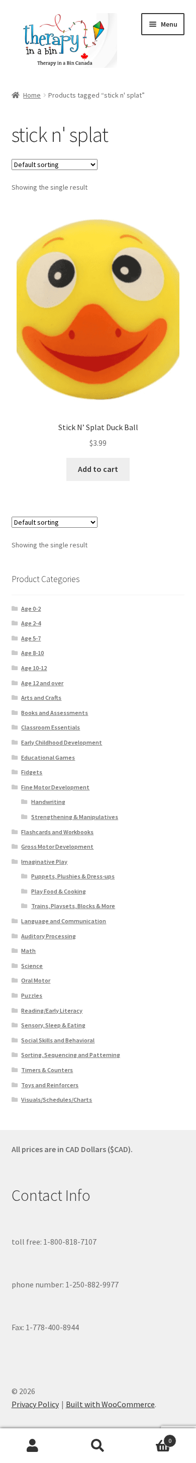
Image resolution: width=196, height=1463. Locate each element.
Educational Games (48, 757)
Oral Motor (35, 980)
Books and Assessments (54, 712)
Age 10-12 (34, 668)
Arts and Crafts (41, 697)
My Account (32, 1446)
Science (32, 965)
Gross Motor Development (57, 846)
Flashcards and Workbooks (57, 832)
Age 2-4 (31, 623)
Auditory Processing (48, 936)
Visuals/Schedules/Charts (56, 1099)
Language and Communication (63, 921)
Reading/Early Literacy (51, 1010)
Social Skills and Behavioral (57, 1040)
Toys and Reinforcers (49, 1085)
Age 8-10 (32, 653)
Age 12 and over (42, 683)
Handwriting (48, 801)
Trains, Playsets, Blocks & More (73, 906)
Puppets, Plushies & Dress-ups (73, 876)
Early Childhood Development (61, 742)
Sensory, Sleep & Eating (53, 1025)
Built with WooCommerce (110, 1404)
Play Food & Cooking (58, 891)
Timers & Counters (47, 1070)
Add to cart (98, 469)
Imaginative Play (44, 861)
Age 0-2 (31, 608)
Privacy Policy (35, 1404)
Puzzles (31, 995)
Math (28, 950)
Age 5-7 (31, 638)
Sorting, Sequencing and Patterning (70, 1055)
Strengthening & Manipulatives (74, 817)
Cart (151, 1437)
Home (32, 95)
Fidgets (31, 772)
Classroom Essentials (50, 727)
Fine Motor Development (55, 787)
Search (98, 1446)
